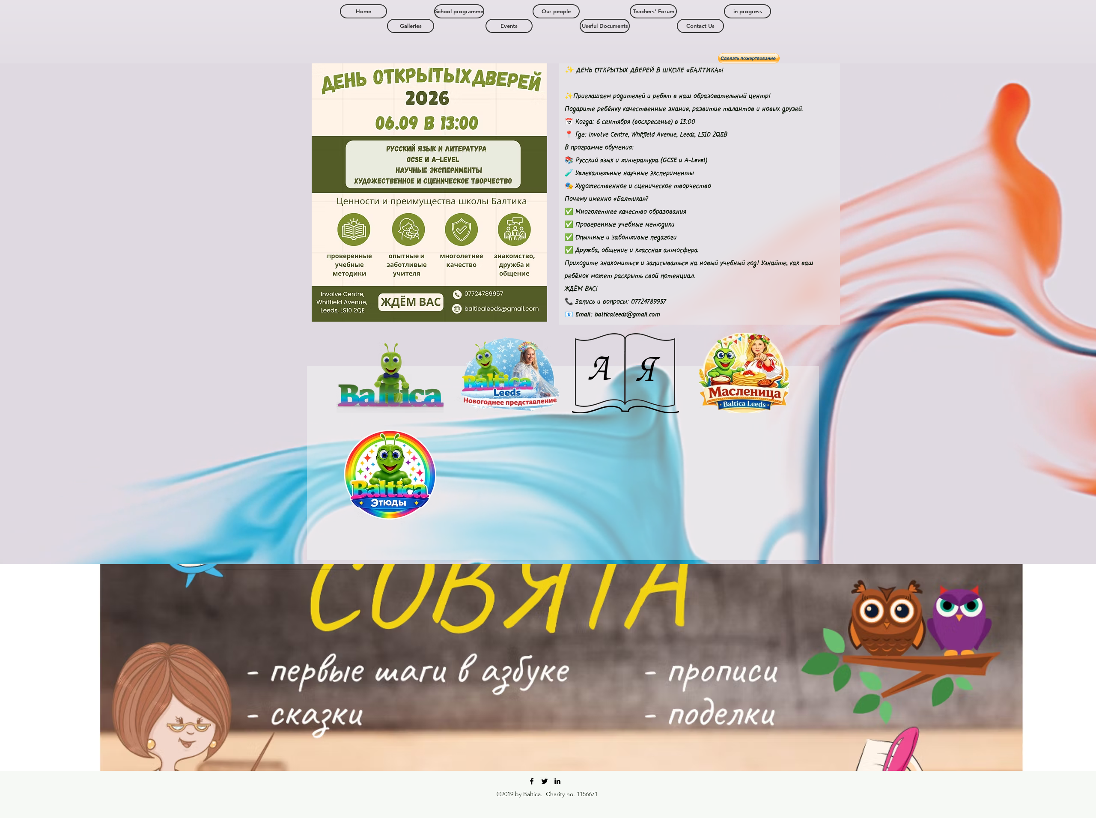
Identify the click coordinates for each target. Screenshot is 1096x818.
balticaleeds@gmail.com (627, 314)
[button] (747, 11)
